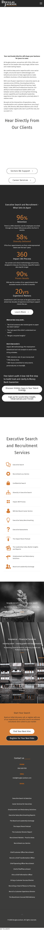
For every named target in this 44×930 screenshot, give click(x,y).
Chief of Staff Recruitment (22, 869)
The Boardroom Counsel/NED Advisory (22, 897)
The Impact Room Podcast (22, 826)
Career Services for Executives (22, 804)
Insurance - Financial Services (22, 639)
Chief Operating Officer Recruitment (22, 863)
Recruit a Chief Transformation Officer (22, 858)
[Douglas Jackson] (9, 3)
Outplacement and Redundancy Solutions (22, 809)
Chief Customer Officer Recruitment (22, 852)
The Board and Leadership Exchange (22, 821)
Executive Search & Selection (22, 798)
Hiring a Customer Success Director (22, 880)
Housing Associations (22, 680)
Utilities (22, 598)
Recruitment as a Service (22, 843)
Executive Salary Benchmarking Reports (22, 815)
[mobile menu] (41, 3)
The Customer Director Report (22, 832)
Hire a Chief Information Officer (22, 875)
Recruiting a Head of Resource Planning (22, 886)
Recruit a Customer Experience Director (22, 891)
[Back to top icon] (22, 914)
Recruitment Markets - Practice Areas (22, 837)
